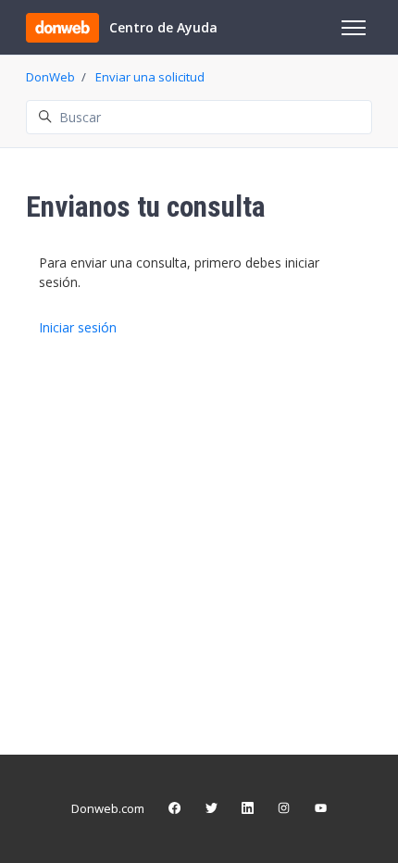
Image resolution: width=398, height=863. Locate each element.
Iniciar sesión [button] (78, 327)
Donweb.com (107, 808)
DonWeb (50, 77)
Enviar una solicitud (150, 77)
